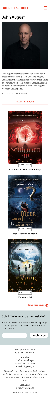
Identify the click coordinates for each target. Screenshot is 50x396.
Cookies (25, 357)
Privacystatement (25, 388)
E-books (29, 101)
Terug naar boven (36, 304)
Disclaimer (25, 385)
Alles (19, 101)
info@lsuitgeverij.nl (25, 366)
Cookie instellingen (25, 360)
